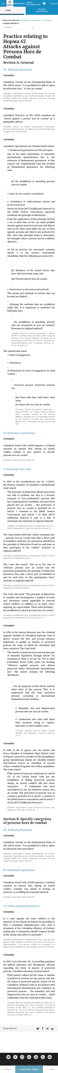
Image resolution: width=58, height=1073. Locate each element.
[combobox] (4, 27)
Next (51, 1069)
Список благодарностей (33, 3)
